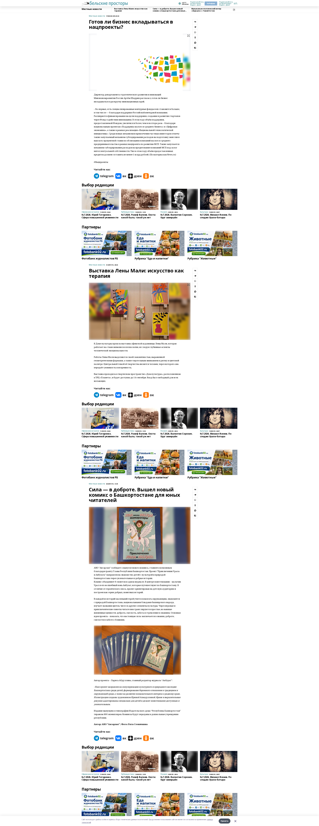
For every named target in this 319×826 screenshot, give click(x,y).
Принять (224, 821)
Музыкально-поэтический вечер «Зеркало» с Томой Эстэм (206, 10)
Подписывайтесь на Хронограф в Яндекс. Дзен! (225, 3)
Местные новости (92, 9)
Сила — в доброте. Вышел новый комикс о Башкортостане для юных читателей (169, 10)
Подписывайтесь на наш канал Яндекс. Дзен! (196, 3)
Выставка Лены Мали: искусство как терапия (130, 10)
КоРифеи (211, 3)
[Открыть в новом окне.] (104, 176)
